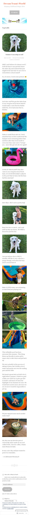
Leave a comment (14, 59)
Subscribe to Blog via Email (11, 474)
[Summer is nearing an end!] (14, 43)
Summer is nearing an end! (14, 54)
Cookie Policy (10, 508)
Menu (15, 12)
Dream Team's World (14, 3)
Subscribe (7, 489)
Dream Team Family (18, 58)
